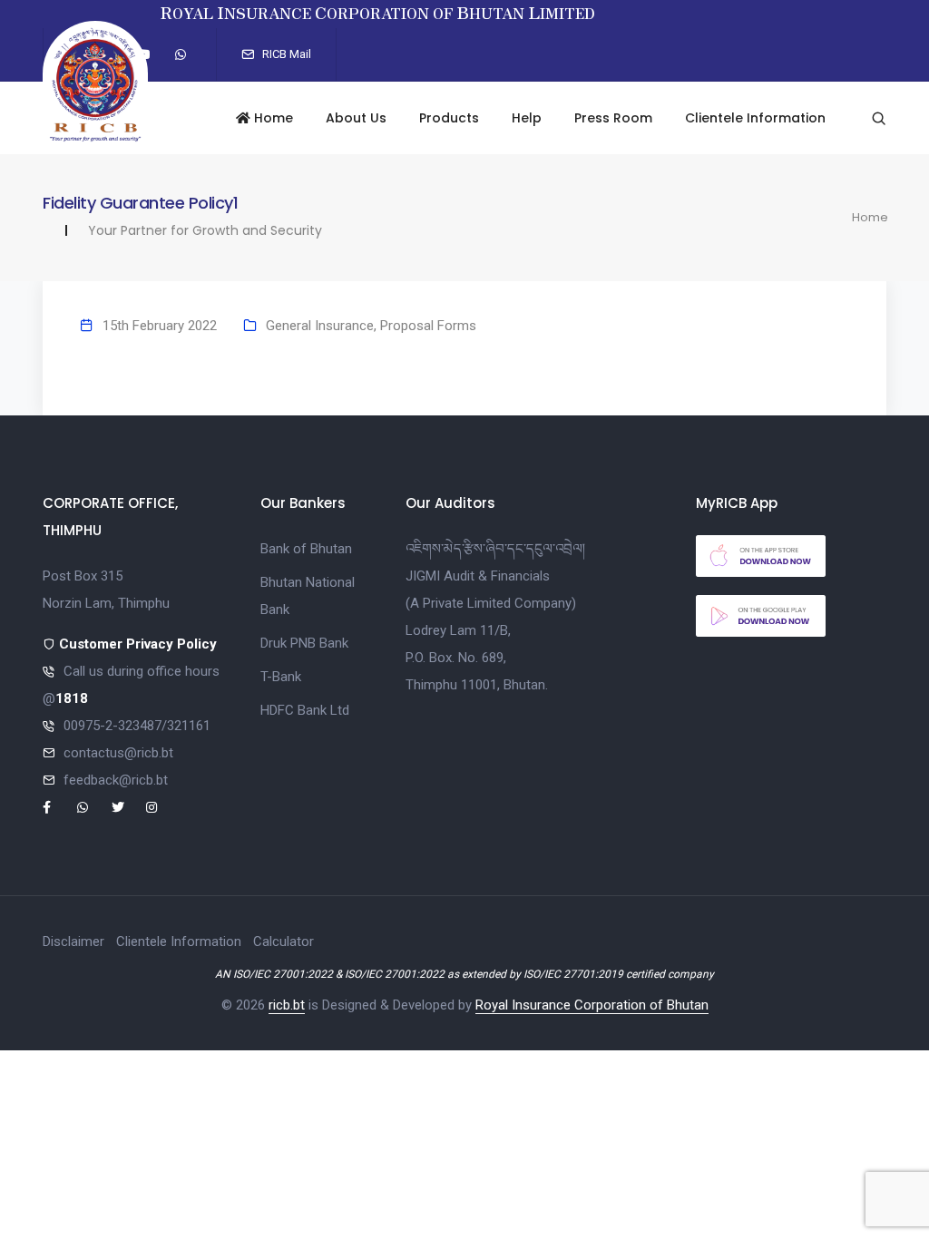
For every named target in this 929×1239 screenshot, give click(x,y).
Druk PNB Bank (304, 643)
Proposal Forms (428, 325)
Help (527, 118)
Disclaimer (73, 941)
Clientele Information (755, 118)
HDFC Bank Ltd (304, 710)
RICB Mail (285, 54)
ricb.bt (287, 1005)
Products (449, 118)
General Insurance (320, 325)
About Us (356, 118)
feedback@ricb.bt (116, 780)
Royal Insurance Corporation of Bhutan (592, 1005)
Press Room (613, 118)
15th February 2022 (160, 325)
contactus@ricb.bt (118, 753)
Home (271, 118)
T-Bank (280, 676)
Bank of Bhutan (306, 549)
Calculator (283, 941)
